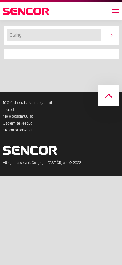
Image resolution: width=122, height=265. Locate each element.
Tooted (8, 110)
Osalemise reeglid (18, 123)
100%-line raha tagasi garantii (28, 103)
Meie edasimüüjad (18, 117)
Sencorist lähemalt (18, 130)
